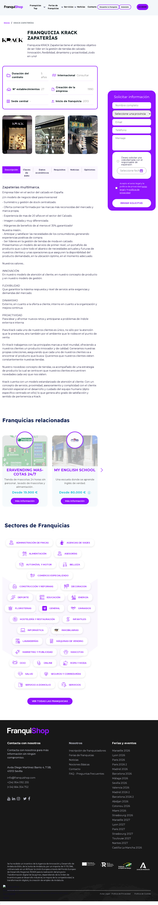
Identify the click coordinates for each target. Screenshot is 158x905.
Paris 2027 (118, 829)
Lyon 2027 (118, 824)
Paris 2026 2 (119, 764)
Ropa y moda (78, 663)
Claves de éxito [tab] (26, 172)
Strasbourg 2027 (122, 833)
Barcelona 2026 (122, 773)
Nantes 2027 (120, 843)
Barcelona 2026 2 (123, 796)
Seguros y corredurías (66, 674)
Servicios (68, 7)
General (54, 608)
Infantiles (79, 619)
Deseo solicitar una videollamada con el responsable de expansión (132, 161)
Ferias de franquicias (53, 7)
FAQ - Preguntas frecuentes (86, 773)
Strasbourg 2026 (122, 815)
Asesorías (70, 553)
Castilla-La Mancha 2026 (127, 847)
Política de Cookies (142, 894)
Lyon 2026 (118, 755)
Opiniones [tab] (89, 169)
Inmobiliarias (70, 630)
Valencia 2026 (120, 787)
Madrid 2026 (120, 769)
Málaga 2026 (120, 778)
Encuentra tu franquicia (108, 7)
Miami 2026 (119, 810)
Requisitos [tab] (59, 169)
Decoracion (79, 586)
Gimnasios (84, 608)
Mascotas (77, 652)
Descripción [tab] (11, 169)
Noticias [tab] (74, 169)
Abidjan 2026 (120, 801)
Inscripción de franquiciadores (87, 750)
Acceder (142, 7)
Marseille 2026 (121, 750)
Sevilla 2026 (119, 783)
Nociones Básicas (79, 764)
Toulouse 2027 (121, 838)
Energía (83, 597)
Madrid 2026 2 (121, 792)
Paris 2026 (118, 759)
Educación (53, 597)
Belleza (75, 564)
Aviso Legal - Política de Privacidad (115, 894)
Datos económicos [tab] (42, 171)
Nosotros (75, 743)
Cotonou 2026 (121, 806)
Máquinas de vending (69, 641)
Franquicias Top (35, 7)
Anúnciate (125, 7)
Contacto (92, 7)
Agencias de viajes (78, 542)
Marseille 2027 (121, 819)
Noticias (81, 7)
